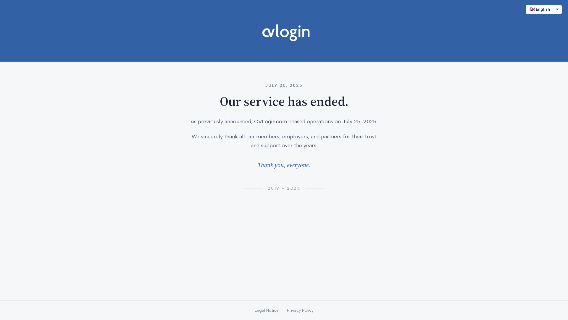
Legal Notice (267, 310)
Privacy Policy (300, 310)
